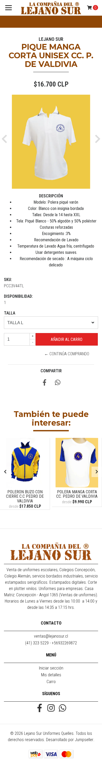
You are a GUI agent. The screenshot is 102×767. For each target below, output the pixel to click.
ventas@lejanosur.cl (51, 636)
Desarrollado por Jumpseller (69, 739)
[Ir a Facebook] (39, 708)
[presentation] (5, 472)
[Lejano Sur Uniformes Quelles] (51, 8)
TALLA (9, 313)
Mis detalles (51, 674)
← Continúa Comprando (66, 353)
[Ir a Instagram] (51, 708)
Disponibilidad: (18, 296)
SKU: (8, 279)
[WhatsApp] (62, 708)
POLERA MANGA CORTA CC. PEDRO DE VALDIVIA (77, 494)
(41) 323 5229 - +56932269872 (51, 642)
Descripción (51, 195)
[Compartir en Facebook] (44, 383)
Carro (51, 681)
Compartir (51, 370)
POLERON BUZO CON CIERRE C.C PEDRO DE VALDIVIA (25, 496)
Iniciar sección (51, 668)
